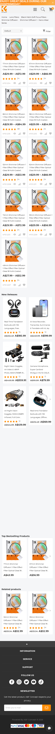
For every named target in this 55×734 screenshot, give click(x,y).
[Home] (4, 9)
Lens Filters (14, 17)
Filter (48, 31)
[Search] (43, 9)
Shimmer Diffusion (10, 20)
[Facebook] (11, 681)
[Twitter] (26, 681)
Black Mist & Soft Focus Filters (33, 17)
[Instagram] (19, 681)
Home (4, 17)
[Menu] (35, 9)
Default (7, 31)
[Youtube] (33, 681)
